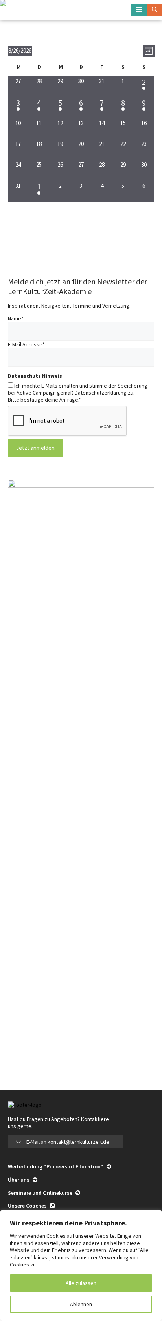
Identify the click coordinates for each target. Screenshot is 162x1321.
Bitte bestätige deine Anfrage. (44, 399)
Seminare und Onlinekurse (41, 1192)
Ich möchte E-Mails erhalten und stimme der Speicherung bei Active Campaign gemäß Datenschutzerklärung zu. (77, 389)
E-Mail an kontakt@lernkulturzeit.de (67, 1141)
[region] (81, 1265)
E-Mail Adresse (26, 344)
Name (16, 318)
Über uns (19, 1179)
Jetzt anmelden (35, 447)
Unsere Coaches (28, 1205)
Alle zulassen (81, 1282)
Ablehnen (81, 1304)
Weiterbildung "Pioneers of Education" (56, 1166)
